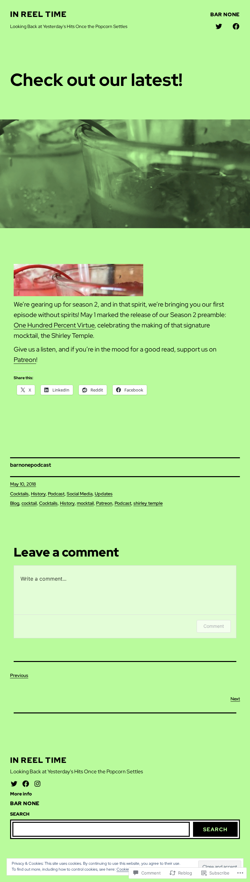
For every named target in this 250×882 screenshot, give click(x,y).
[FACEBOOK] (236, 26)
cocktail (29, 503)
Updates (104, 494)
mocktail (85, 503)
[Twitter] (14, 784)
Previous (19, 675)
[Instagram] (37, 784)
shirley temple (148, 503)
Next (235, 699)
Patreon (25, 359)
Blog (14, 503)
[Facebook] (26, 784)
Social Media (79, 494)
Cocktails (19, 494)
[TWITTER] (219, 26)
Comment (213, 626)
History (38, 494)
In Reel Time (38, 14)
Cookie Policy (128, 869)
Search (215, 829)
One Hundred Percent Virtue (54, 325)
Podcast (56, 494)
